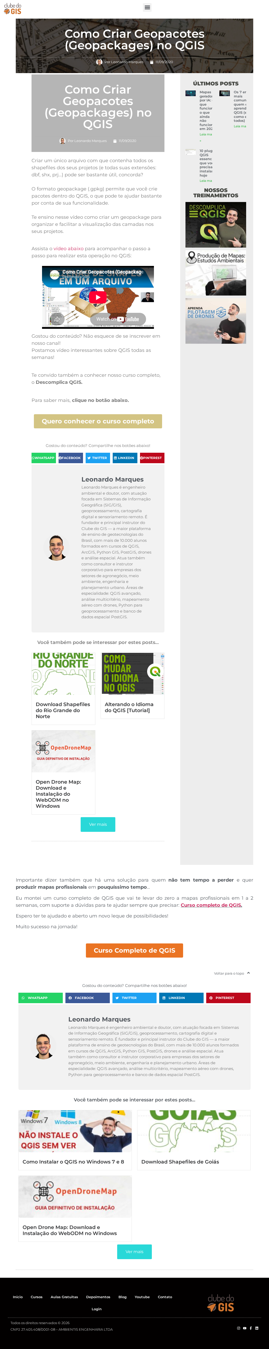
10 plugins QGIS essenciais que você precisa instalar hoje (209, 163)
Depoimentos (98, 1297)
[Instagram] (238, 1328)
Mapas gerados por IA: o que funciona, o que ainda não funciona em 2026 (208, 110)
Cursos (37, 1297)
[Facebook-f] (250, 1328)
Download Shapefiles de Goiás (180, 1162)
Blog (122, 1297)
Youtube (142, 1297)
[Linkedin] (256, 1328)
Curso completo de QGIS (211, 905)
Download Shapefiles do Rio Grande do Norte (63, 710)
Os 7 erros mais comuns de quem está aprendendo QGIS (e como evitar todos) (244, 106)
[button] (147, 7)
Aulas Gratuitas (64, 1297)
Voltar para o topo (229, 973)
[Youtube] (244, 1328)
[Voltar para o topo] (248, 973)
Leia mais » (242, 126)
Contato (165, 1297)
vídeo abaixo (69, 249)
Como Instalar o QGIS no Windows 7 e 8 (73, 1162)
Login (97, 1309)
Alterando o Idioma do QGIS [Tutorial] (129, 707)
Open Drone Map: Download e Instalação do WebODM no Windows (58, 794)
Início (18, 1297)
